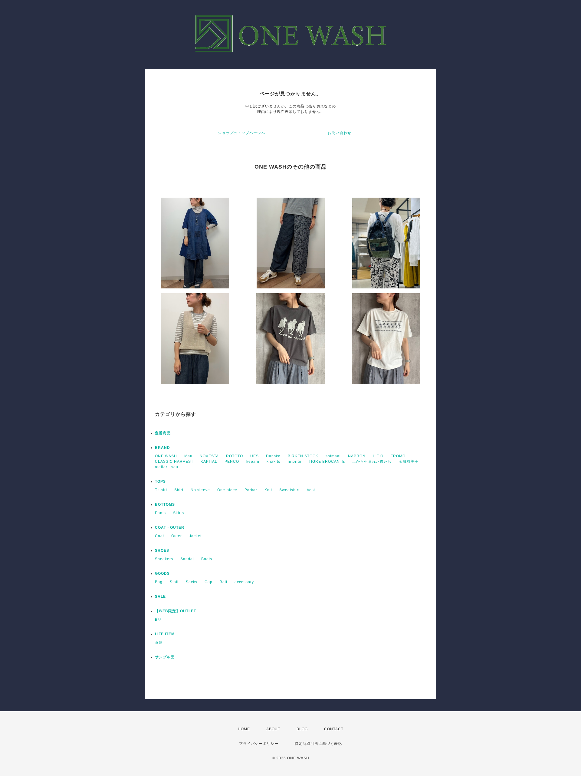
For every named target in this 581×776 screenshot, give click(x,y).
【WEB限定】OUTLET (175, 611)
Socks (191, 582)
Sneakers (164, 559)
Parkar (251, 490)
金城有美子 (409, 461)
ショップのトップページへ (241, 133)
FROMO (398, 456)
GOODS (162, 573)
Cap (208, 582)
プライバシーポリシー (258, 743)
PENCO (232, 461)
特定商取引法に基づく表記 (318, 743)
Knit (268, 490)
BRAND (162, 448)
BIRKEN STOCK (303, 456)
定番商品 (163, 433)
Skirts (178, 513)
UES (254, 456)
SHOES (162, 550)
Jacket (195, 536)
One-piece (227, 490)
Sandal (187, 559)
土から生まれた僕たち (372, 461)
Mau (188, 456)
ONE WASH (166, 456)
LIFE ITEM (165, 634)
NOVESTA (209, 456)
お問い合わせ (339, 133)
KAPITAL (209, 461)
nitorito (294, 461)
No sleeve (200, 490)
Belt (223, 582)
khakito (274, 461)
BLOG (302, 729)
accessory (244, 582)
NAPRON (357, 456)
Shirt (178, 490)
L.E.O (378, 456)
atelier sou (166, 467)
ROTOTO (234, 456)
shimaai (333, 456)
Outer (176, 536)
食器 (159, 642)
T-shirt (161, 490)
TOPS (160, 481)
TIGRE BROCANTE (327, 461)
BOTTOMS (165, 504)
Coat (159, 536)
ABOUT (273, 729)
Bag (158, 582)
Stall (174, 582)
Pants (160, 513)
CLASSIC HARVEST (174, 461)
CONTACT (333, 729)
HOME (244, 729)
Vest (311, 490)
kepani (252, 461)
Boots (206, 559)
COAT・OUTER (169, 527)
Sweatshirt (289, 490)
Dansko (273, 456)
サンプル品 (165, 657)
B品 (158, 619)
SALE (160, 596)
